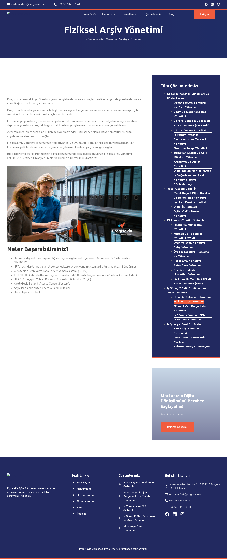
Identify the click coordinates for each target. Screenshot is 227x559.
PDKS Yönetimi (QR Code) (191, 126)
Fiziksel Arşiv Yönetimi (189, 302)
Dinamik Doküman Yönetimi (192, 297)
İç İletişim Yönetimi (186, 135)
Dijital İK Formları (185, 207)
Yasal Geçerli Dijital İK (182, 189)
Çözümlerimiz (153, 14)
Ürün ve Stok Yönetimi (189, 243)
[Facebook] (206, 4)
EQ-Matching (183, 184)
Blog (171, 14)
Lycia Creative (112, 549)
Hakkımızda (108, 14)
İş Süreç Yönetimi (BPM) (190, 315)
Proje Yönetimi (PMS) (188, 284)
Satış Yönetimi (183, 247)
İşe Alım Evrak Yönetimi (190, 202)
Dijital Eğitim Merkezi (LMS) (192, 171)
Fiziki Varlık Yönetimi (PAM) (192, 279)
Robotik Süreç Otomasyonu (192, 347)
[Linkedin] (212, 4)
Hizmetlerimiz (129, 14)
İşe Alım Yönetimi (185, 107)
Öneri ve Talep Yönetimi (190, 148)
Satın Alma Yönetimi (187, 265)
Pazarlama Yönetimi (187, 261)
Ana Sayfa (90, 14)
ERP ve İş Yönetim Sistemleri (186, 220)
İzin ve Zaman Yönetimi (190, 130)
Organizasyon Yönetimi (190, 103)
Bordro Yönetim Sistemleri (192, 121)
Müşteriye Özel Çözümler (184, 324)
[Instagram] (218, 4)
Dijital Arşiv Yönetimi (188, 320)
